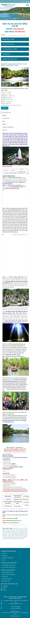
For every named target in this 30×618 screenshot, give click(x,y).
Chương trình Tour (6, 112)
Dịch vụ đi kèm (5, 118)
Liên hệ (3, 560)
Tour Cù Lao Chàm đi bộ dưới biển (16, 534)
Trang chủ (3, 34)
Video (3, 121)
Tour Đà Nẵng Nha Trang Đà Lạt (16, 538)
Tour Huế (17, 529)
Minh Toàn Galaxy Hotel (7, 572)
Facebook (2, 586)
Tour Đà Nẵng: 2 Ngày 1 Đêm (9, 567)
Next (26, 74)
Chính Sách (4, 555)
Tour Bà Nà (16, 528)
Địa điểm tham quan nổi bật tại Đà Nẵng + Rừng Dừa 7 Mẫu (14, 89)
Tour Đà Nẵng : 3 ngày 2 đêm (8, 565)
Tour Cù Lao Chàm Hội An (11, 532)
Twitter (2, 588)
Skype (2, 589)
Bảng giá (4, 115)
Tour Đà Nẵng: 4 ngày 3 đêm (12, 537)
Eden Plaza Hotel (6, 581)
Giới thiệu (4, 553)
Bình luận (4, 130)
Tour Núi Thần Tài (10, 529)
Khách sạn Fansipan (6, 578)
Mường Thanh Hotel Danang (8, 574)
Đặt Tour (5, 108)
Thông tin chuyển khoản (7, 127)
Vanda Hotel (5, 576)
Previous (3, 74)
